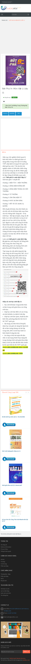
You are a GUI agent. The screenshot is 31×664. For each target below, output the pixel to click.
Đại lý (2, 578)
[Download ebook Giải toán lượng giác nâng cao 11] (15, 439)
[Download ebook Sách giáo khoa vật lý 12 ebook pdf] (15, 473)
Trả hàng (3, 561)
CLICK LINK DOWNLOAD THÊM (13, 353)
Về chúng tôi (4, 545)
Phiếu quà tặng (4, 566)
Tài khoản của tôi (5, 589)
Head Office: (7, 608)
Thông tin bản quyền (6, 551)
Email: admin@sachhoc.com (11, 617)
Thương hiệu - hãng (5, 574)
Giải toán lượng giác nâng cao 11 (11, 451)
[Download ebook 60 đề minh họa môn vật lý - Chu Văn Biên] (15, 405)
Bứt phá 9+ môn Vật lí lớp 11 (14, 534)
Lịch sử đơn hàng (5, 591)
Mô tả (4, 152)
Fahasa (5, 113)
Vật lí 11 (14, 97)
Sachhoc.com (26, 660)
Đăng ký (26, 651)
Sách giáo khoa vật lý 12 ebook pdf (12, 485)
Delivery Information (6, 547)
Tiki (19, 113)
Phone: (6, 613)
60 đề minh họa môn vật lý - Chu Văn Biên (13, 417)
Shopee (12, 113)
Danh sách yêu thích (6, 593)
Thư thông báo (4, 595)
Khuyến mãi (4, 580)
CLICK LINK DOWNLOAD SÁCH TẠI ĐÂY (15, 347)
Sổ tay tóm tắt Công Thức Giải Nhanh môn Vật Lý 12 (15, 520)
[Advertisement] (15, 38)
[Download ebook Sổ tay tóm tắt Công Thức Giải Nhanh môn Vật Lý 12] (15, 507)
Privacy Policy (4, 549)
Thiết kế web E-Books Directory (17, 658)
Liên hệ (2, 559)
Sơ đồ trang (4, 564)
